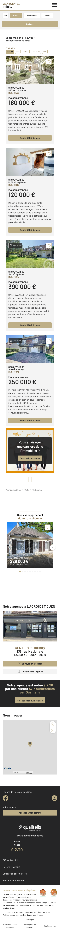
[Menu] (54, 4)
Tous (5, 15)
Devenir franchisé (11, 867)
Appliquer (30, 24)
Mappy (29, 773)
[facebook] (5, 798)
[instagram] (54, 798)
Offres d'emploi (10, 860)
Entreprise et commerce (15, 873)
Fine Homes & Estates (13, 880)
